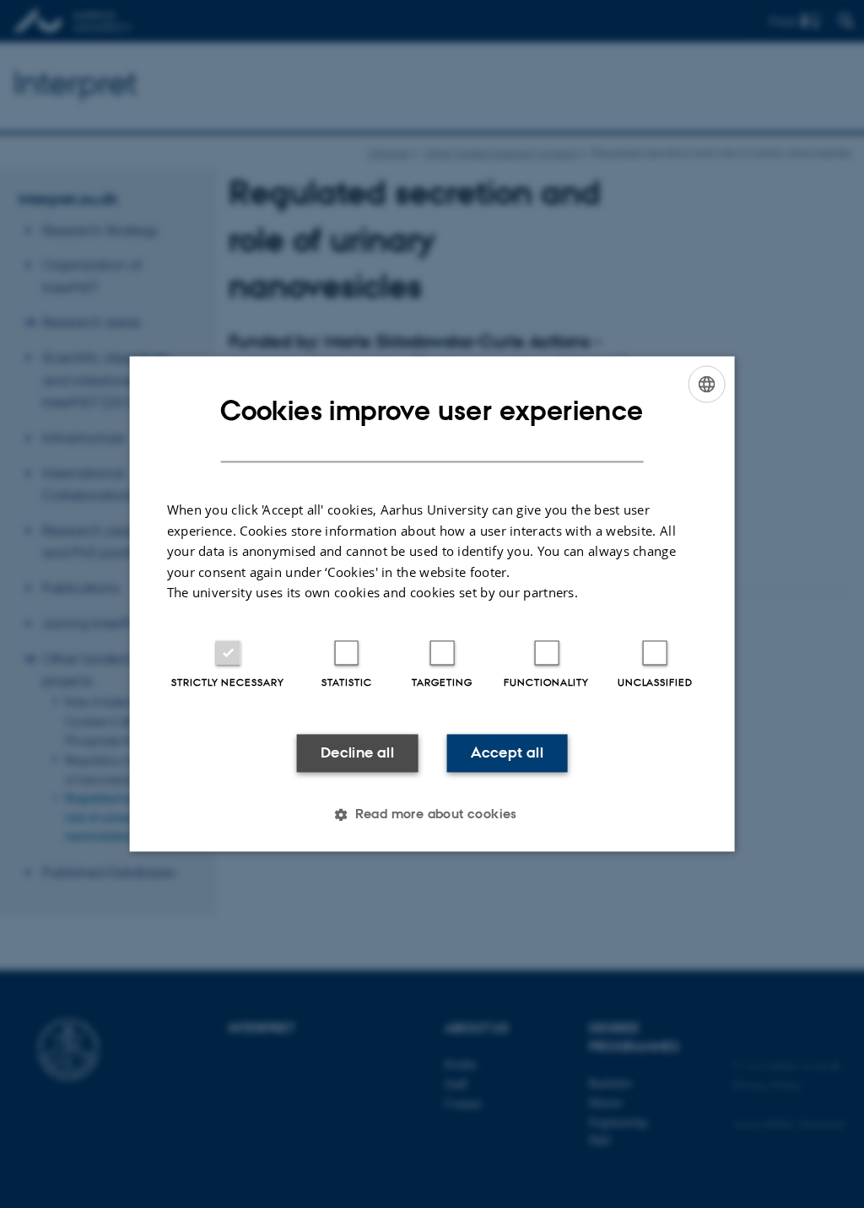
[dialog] (432, 603)
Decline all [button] (357, 752)
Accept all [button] (507, 752)
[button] (432, 815)
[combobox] (706, 383)
